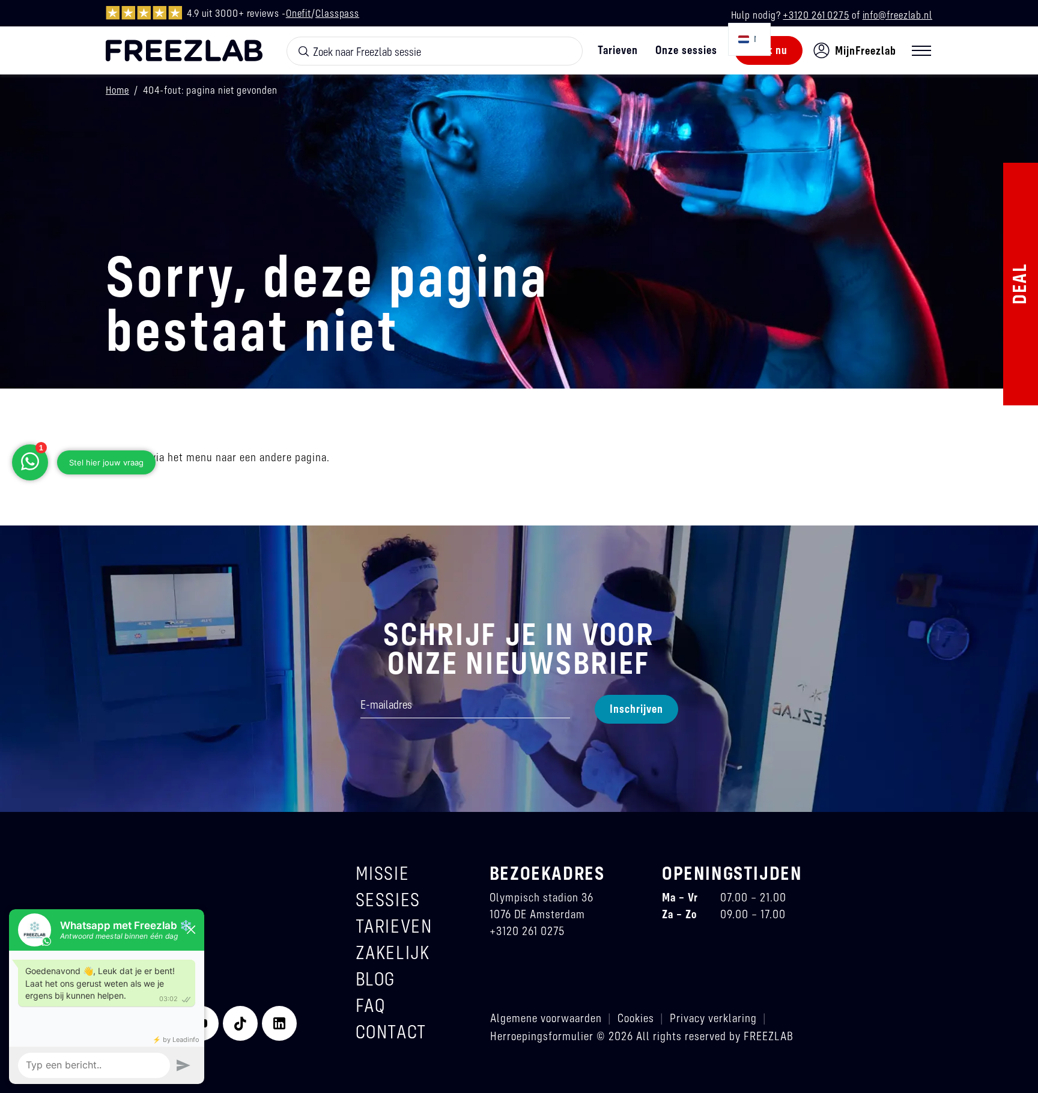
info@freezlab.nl (897, 15)
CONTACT (391, 1031)
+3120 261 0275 (816, 15)
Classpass (337, 13)
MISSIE (383, 873)
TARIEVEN (394, 925)
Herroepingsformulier (541, 1035)
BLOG (375, 978)
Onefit (298, 13)
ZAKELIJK (393, 952)
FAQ (371, 1005)
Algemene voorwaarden (546, 1017)
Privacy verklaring (713, 1017)
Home (117, 90)
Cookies (636, 1017)
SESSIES (388, 899)
